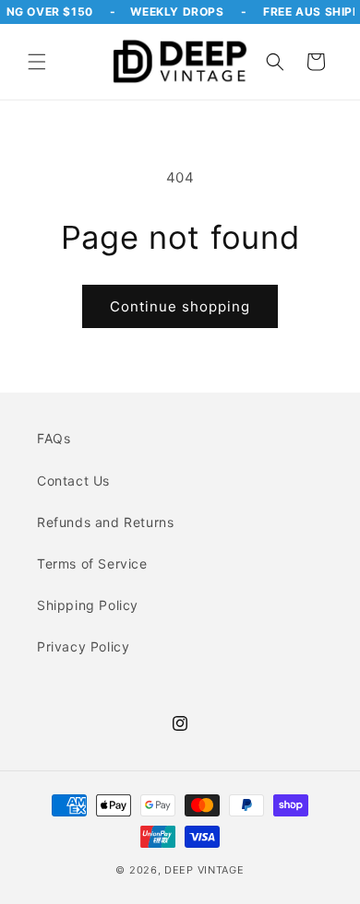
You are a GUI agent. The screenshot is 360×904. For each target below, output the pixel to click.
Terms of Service (92, 563)
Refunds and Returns (105, 522)
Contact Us (73, 480)
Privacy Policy (83, 646)
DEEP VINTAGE (204, 869)
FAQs (53, 438)
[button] (37, 61)
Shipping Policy (87, 605)
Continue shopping (180, 306)
